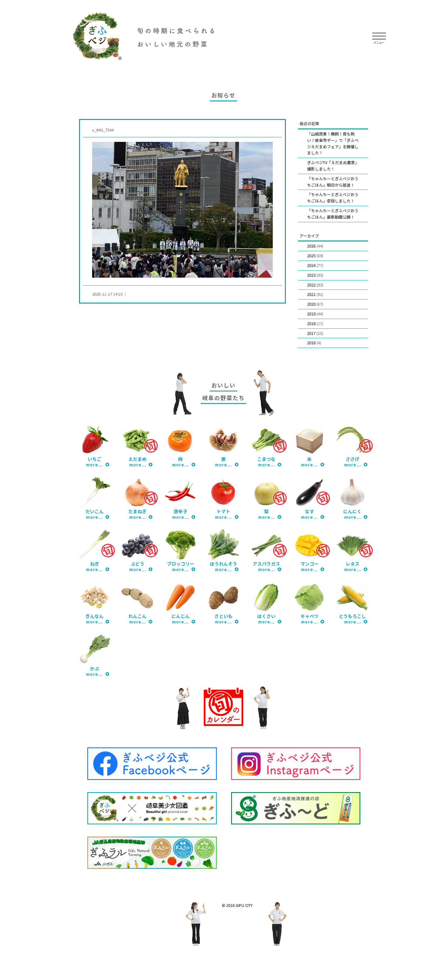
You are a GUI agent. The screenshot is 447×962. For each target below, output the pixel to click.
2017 (311, 333)
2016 (311, 343)
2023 (311, 275)
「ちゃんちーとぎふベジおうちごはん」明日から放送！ (333, 182)
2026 (311, 246)
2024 (311, 265)
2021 (311, 294)
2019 (311, 314)
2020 (311, 304)
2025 (311, 255)
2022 (311, 285)
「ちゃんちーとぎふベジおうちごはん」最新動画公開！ (333, 214)
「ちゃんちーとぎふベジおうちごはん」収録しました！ (333, 197)
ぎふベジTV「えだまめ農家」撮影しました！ (333, 166)
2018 (311, 323)
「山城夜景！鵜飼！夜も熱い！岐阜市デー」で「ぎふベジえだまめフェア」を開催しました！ (333, 143)
